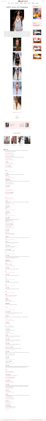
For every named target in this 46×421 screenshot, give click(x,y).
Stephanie (6, 343)
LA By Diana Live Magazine (8, 189)
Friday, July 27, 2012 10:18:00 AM (9, 388)
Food (29, 3)
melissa (6, 400)
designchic (6, 245)
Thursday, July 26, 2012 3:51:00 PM (9, 327)
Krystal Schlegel (7, 249)
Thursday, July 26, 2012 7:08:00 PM (9, 355)
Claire (6, 394)
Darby (6, 173)
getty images (17, 112)
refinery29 (20, 112)
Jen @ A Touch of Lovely (8, 347)
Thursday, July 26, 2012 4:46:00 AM (9, 209)
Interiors (16, 3)
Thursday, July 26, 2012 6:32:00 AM (9, 234)
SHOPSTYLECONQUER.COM (9, 197)
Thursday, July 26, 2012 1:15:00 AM (9, 171)
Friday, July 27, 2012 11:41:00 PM (9, 392)
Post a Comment (7, 409)
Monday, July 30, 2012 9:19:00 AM (9, 408)
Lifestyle (33, 3)
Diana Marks (7, 185)
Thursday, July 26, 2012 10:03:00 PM (10, 378)
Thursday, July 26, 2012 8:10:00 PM (9, 359)
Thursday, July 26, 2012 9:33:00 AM (9, 247)
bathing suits (15, 5)
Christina (6, 351)
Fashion (21, 3)
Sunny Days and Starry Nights (8, 319)
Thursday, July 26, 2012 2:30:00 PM (9, 320)
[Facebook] (33, 25)
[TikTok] (37, 25)
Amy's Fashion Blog (7, 361)
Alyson (6, 236)
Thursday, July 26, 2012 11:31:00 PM (9, 382)
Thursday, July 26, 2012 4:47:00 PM (9, 337)
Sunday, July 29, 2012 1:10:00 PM (9, 403)
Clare (6, 334)
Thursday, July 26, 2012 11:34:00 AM (10, 301)
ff (5, 294)
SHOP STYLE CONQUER (8, 192)
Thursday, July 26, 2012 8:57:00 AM (9, 243)
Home (9, 3)
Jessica (6, 315)
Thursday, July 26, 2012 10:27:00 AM (10, 258)
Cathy (6, 149)
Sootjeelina (6, 329)
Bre (5, 200)
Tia (5, 241)
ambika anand (7, 311)
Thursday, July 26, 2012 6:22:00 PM (9, 349)
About (12, 3)
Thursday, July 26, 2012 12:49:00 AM (10, 154)
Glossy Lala (6, 217)
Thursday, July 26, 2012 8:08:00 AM (9, 239)
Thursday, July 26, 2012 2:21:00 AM (9, 177)
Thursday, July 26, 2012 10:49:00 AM (10, 272)
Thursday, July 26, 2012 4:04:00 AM (10, 190)
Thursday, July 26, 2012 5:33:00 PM (9, 341)
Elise (6, 298)
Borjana (6, 322)
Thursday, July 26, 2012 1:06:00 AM (9, 164)
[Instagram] (34, 25)
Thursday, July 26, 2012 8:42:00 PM (9, 363)
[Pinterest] (36, 25)
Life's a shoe (6, 380)
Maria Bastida (7, 374)
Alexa (6, 161)
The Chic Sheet (7, 165)
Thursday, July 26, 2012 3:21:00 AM (9, 184)
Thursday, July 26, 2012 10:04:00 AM (10, 253)
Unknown (6, 205)
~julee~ (6, 390)
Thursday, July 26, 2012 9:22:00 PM (9, 372)
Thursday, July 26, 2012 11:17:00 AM (10, 296)
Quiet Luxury (6, 307)
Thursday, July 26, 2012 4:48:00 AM (9, 222)
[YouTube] (38, 25)
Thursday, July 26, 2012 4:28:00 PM (9, 333)
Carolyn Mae (7, 404)
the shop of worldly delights (8, 264)
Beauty (25, 3)
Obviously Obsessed (8, 176)
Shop (37, 3)
